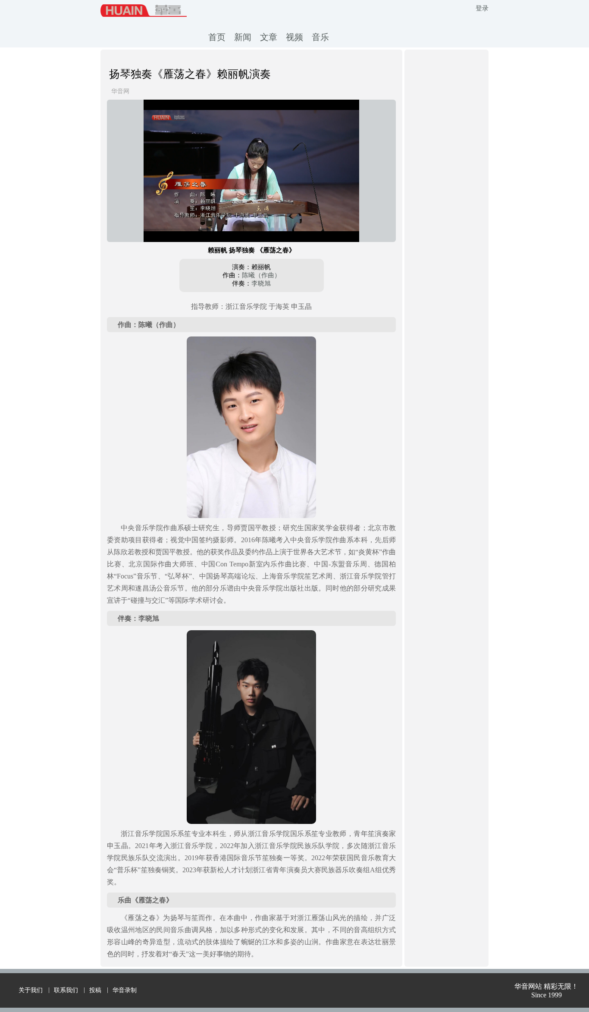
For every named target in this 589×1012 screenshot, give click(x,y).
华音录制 (125, 990)
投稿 (95, 990)
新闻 (242, 37)
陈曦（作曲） (261, 275)
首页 (217, 37)
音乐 (320, 37)
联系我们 (66, 990)
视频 (294, 37)
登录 (482, 8)
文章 (268, 37)
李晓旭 (261, 283)
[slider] (251, 225)
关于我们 (31, 990)
